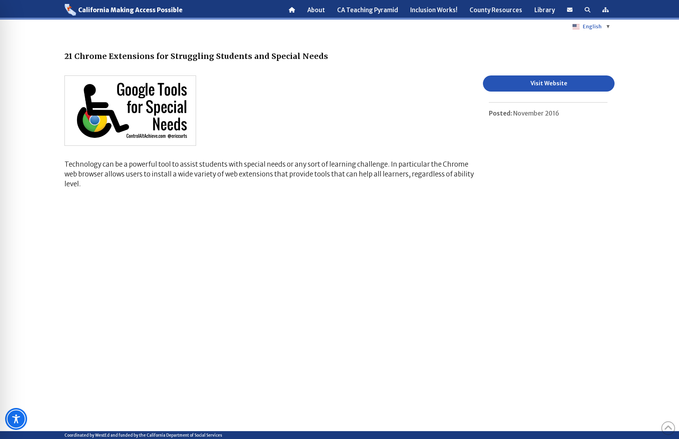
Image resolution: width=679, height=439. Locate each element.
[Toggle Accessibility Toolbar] (16, 419)
